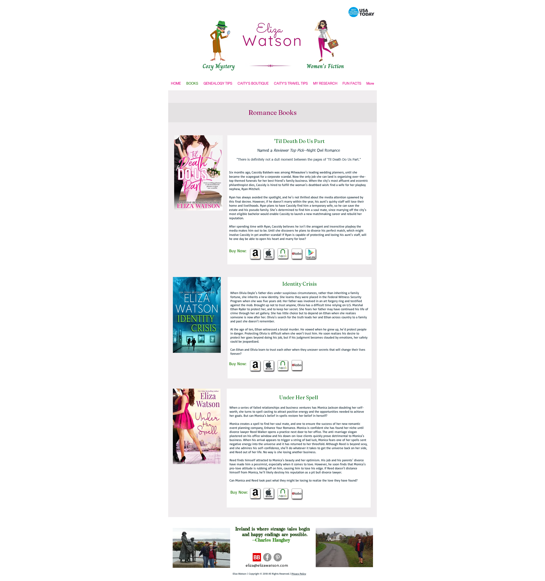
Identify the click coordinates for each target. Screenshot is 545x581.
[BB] (257, 557)
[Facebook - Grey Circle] (267, 557)
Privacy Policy (298, 573)
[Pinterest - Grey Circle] (278, 557)
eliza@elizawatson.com (267, 565)
